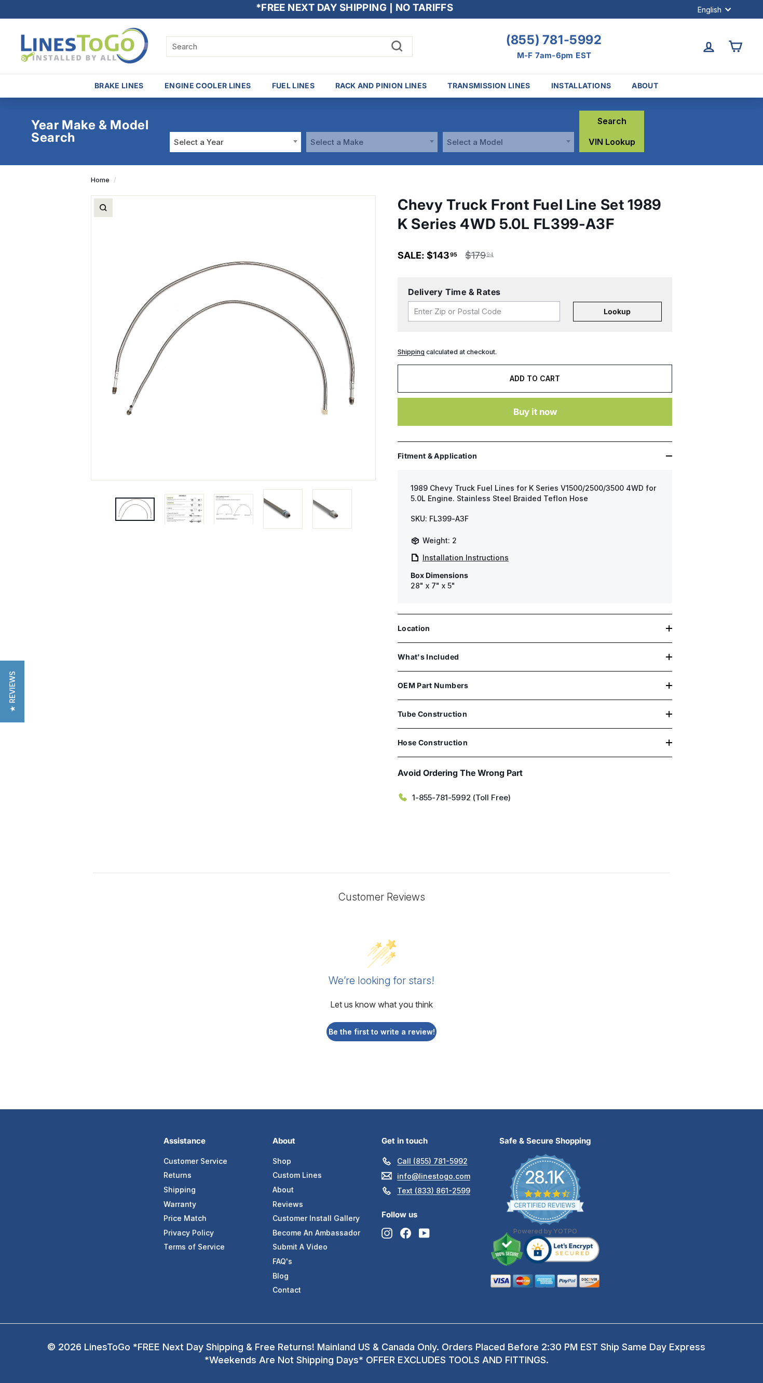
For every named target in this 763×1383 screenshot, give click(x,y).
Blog (280, 1275)
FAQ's (282, 1261)
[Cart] (735, 46)
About (645, 85)
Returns (178, 1175)
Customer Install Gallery (316, 1218)
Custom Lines (297, 1175)
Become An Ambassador (316, 1232)
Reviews (287, 1204)
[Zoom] (103, 207)
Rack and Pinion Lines (381, 85)
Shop (281, 1161)
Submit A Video (300, 1246)
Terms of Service (194, 1246)
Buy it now (535, 412)
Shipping (411, 352)
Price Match (185, 1218)
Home (100, 180)
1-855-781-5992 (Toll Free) (461, 797)
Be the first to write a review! (382, 1031)
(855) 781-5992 (554, 40)
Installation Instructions (466, 557)
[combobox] (235, 142)
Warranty (180, 1204)
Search (611, 121)
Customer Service (195, 1161)
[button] (12, 691)
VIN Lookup (612, 142)
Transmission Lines (488, 85)
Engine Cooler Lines (208, 85)
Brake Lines (119, 85)
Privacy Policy (189, 1232)
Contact (286, 1289)
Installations (581, 85)
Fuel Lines (293, 85)
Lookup (617, 311)
